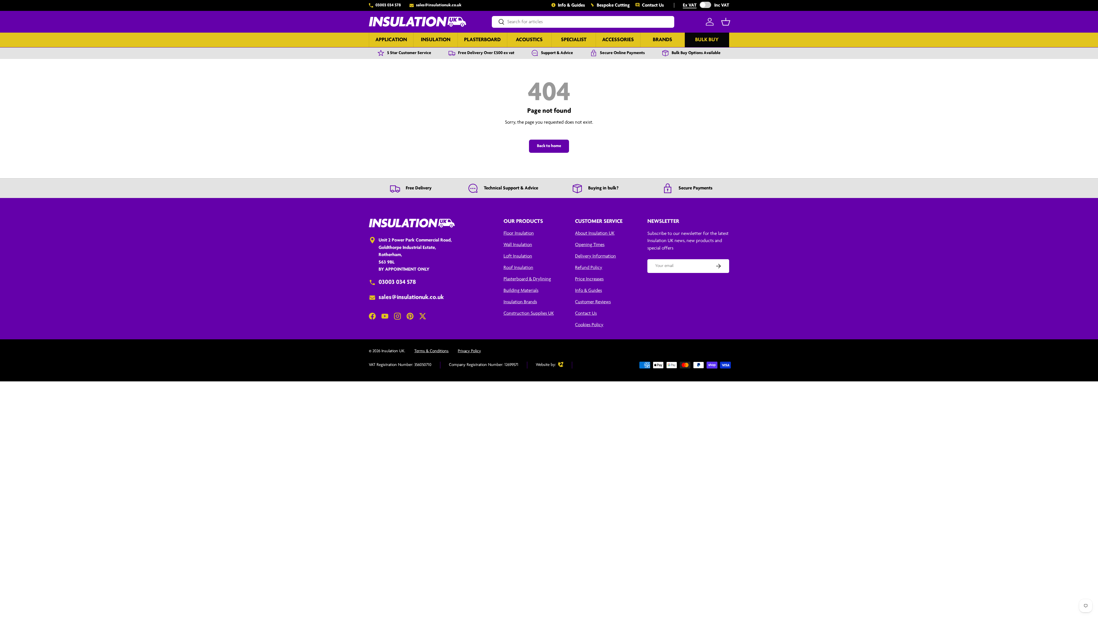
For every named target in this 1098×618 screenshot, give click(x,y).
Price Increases (589, 279)
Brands (662, 40)
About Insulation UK (594, 233)
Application (391, 40)
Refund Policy (588, 267)
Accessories (618, 40)
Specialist (573, 40)
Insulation (435, 40)
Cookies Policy (589, 324)
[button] (725, 21)
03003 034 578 (388, 5)
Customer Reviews (593, 302)
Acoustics (529, 40)
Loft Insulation (518, 256)
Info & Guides (571, 5)
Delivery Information (595, 256)
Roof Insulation (518, 267)
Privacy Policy (469, 351)
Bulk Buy (707, 40)
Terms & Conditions (431, 351)
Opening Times (589, 244)
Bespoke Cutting (613, 5)
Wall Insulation (518, 244)
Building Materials (521, 290)
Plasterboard (482, 40)
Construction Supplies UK (529, 313)
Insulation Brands (520, 302)
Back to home (549, 146)
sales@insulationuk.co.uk (439, 5)
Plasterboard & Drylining (527, 279)
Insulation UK (392, 351)
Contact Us (653, 5)
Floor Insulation (519, 233)
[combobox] (583, 22)
